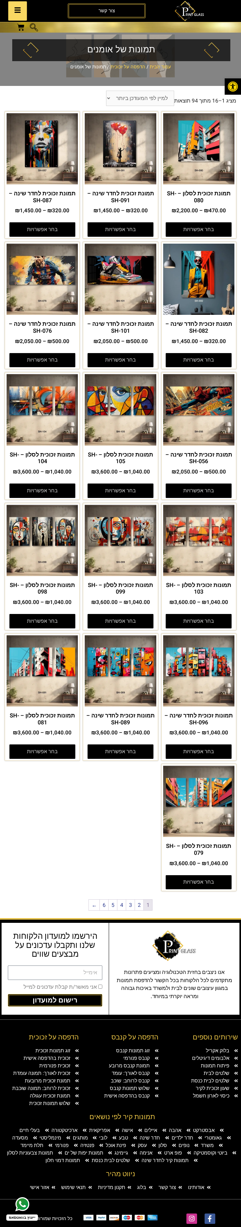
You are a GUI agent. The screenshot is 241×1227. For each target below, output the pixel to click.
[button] (233, 86)
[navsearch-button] (34, 28)
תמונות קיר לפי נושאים (122, 1117)
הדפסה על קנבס (134, 1037)
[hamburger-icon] (17, 11)
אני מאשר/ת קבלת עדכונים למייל (60, 987)
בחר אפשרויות (198, 229)
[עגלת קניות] (20, 27)
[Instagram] (191, 1219)
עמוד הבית (160, 66)
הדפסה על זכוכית (127, 66)
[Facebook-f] (210, 1219)
